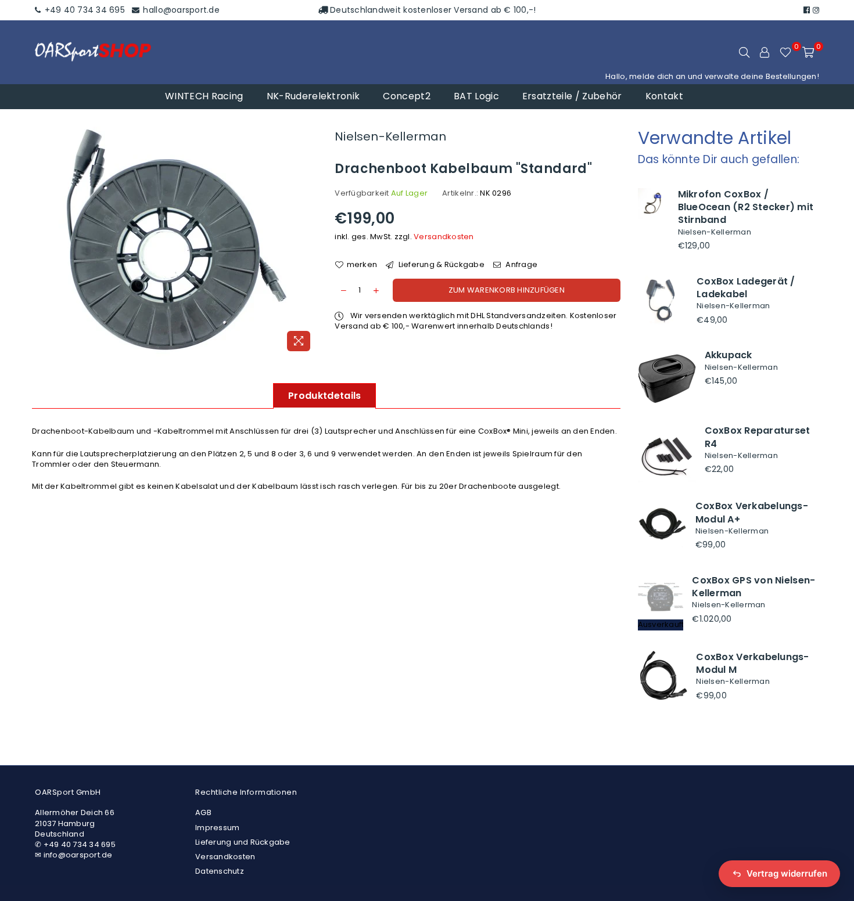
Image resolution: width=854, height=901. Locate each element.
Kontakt (664, 96)
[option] (174, 242)
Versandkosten (443, 236)
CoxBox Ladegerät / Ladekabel (746, 288)
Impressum (217, 827)
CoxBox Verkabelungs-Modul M (752, 663)
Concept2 (406, 96)
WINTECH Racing (204, 96)
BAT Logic (476, 96)
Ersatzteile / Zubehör (572, 96)
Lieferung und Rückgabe (242, 842)
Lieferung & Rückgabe (440, 265)
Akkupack (728, 355)
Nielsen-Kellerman (390, 136)
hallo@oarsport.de (180, 10)
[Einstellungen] (764, 52)
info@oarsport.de (78, 854)
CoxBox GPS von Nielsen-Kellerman (753, 587)
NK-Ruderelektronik (313, 96)
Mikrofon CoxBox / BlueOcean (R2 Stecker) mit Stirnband (746, 207)
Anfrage (520, 265)
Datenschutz (219, 871)
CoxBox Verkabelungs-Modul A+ (751, 512)
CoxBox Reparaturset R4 (757, 437)
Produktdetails (324, 395)
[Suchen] (744, 52)
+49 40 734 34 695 (83, 10)
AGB (203, 812)
